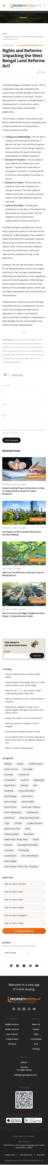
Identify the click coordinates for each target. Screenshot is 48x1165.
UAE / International (29, 855)
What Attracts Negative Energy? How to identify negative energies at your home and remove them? (24, 710)
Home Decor (27, 796)
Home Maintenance (12, 812)
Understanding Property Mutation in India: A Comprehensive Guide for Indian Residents (23, 491)
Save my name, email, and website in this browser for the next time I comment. (23, 431)
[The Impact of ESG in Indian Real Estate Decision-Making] (24, 513)
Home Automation (27, 790)
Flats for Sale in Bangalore (16, 915)
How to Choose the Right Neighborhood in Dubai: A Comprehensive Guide (23, 615)
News (27, 828)
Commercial (23, 774)
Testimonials (36, 1039)
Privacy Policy (10, 1155)
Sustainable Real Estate (28, 845)
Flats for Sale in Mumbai (15, 884)
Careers (36, 1029)
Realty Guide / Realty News (16, 839)
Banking (7, 763)
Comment (6, 385)
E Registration (12, 1039)
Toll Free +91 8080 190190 (24, 1068)
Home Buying (10, 796)
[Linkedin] (19, 1008)
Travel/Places (10, 855)
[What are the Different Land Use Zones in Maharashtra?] (24, 553)
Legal (6, 823)
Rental (36, 839)
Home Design (10, 801)
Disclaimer (41, 1155)
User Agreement (26, 1155)
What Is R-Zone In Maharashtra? (19, 748)
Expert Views (9, 785)
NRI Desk (12, 1044)
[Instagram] (24, 1008)
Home (4, 33)
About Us (36, 1024)
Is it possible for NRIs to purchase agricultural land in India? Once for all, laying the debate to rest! (25, 740)
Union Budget (10, 861)
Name (5, 404)
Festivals (24, 785)
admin (24, 484)
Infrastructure (33, 812)
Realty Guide (17, 375)
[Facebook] (14, 1008)
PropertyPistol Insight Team (31, 45)
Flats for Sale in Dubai (14, 923)
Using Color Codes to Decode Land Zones (23, 718)
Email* (7, 651)
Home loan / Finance (31, 807)
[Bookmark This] (7, 374)
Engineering (39, 780)
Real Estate (29, 834)
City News (8, 774)
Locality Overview (34, 823)
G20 (35, 785)
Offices (24, 1062)
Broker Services (12, 1029)
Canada (20, 763)
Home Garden (28, 801)
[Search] (40, 5)
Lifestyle (18, 823)
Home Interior (10, 807)
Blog (36, 1034)
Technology (23, 850)
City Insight (28, 769)
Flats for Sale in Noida (14, 907)
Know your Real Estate (29, 818)
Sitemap (36, 1049)
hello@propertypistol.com (24, 1075)
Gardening (8, 790)
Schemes (8, 845)
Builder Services (12, 1024)
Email (5, 415)
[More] (38, 72)
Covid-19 (24, 780)
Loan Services (12, 1034)
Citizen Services (11, 769)
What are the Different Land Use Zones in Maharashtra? (23, 574)
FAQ (36, 1044)
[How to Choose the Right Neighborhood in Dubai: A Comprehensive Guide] (24, 594)
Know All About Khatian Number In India (22, 731)
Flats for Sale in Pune (14, 891)
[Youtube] (34, 1008)
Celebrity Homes (36, 763)
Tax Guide (8, 850)
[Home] (3, 5)
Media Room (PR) (12, 828)
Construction (9, 780)
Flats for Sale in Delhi (14, 899)
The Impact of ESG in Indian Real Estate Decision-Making (21, 533)
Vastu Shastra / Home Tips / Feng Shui (21, 866)
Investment (9, 818)
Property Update (11, 834)
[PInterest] (29, 1008)
